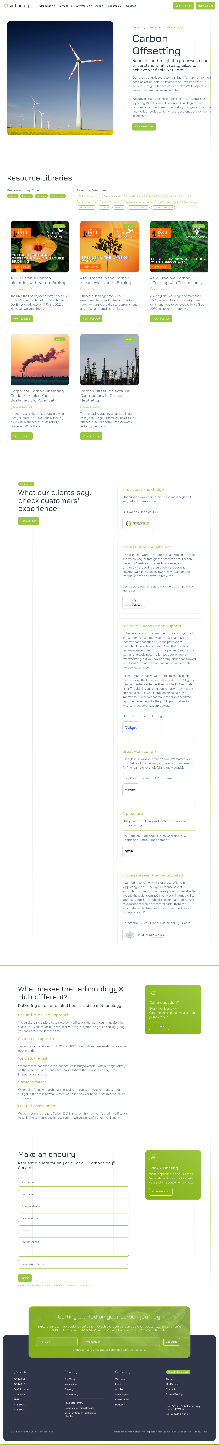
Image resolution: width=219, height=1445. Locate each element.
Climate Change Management (140, 202)
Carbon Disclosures (88, 196)
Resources (155, 27)
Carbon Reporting (87, 202)
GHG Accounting (187, 202)
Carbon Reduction (180, 196)
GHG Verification (86, 207)
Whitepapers (57, 196)
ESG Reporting (167, 202)
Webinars (41, 196)
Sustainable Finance (163, 207)
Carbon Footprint (112, 196)
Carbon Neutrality (134, 196)
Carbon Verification (111, 202)
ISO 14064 (104, 207)
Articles (13, 196)
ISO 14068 (119, 207)
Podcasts (26, 196)
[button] (47, 6)
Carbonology (139, 27)
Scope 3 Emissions (138, 207)
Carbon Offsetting (174, 27)
